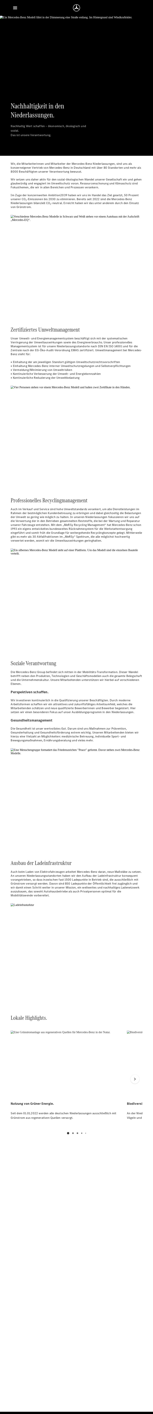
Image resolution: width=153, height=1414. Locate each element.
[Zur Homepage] (76, 8)
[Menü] (15, 7)
